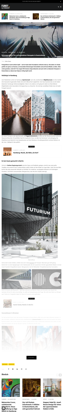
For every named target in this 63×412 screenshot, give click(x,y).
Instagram (5, 364)
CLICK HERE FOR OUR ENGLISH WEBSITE (31, 1)
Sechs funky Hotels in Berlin (23, 305)
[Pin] (12, 369)
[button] (3, 408)
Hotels (45, 399)
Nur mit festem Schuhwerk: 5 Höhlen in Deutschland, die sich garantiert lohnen (51, 17)
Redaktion (4, 52)
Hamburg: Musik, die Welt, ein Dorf (25, 153)
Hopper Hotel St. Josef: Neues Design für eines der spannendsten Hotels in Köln (52, 405)
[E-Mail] (21, 369)
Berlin (14, 302)
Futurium (31, 263)
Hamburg (11, 13)
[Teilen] (8, 369)
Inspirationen (44, 13)
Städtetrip (11, 364)
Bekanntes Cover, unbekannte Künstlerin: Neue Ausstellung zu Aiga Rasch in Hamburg (19, 17)
